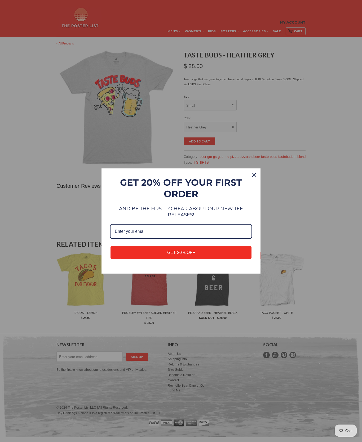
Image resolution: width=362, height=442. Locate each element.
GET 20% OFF (181, 252)
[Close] (254, 174)
